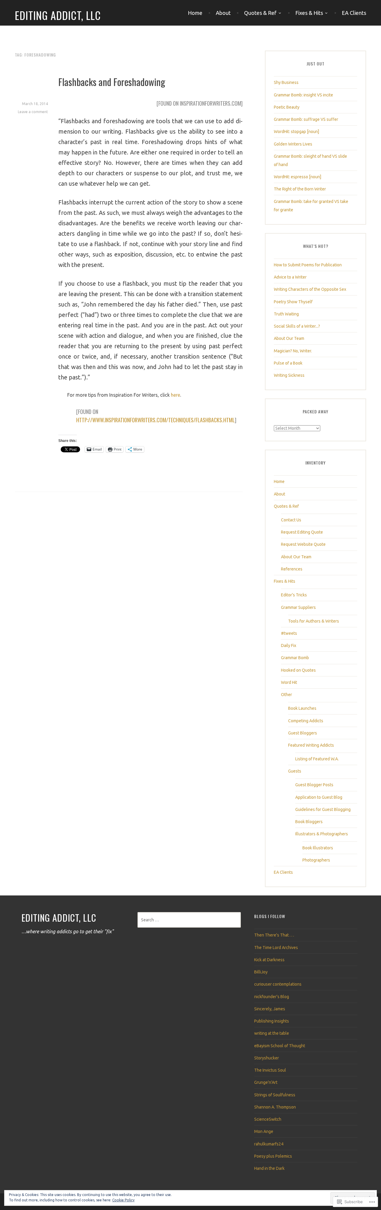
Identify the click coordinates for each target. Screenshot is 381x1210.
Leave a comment (33, 112)
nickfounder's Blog (271, 996)
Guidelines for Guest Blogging (323, 809)
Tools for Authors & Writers (313, 621)
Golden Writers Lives (293, 144)
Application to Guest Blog (318, 797)
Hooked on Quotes (298, 670)
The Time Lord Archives (276, 947)
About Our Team (289, 338)
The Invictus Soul (270, 1070)
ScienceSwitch (267, 1119)
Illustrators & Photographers (321, 833)
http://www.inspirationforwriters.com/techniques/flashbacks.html (155, 420)
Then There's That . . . (274, 935)
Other (286, 694)
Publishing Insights (271, 1021)
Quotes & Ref (260, 12)
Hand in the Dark (269, 1168)
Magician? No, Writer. (293, 350)
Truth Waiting (286, 314)
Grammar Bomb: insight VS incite (303, 95)
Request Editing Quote (302, 532)
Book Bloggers (309, 821)
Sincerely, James (269, 1008)
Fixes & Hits (309, 12)
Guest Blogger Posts (314, 784)
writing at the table (271, 1033)
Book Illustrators (317, 847)
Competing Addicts (305, 720)
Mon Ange (263, 1131)
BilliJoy (261, 972)
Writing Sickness (289, 375)
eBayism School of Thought (279, 1045)
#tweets (289, 633)
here (175, 395)
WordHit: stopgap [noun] (296, 131)
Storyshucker (266, 1058)
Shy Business (286, 82)
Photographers (316, 860)
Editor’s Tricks (294, 595)
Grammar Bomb (295, 657)
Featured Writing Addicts (311, 745)
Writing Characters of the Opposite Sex (310, 289)
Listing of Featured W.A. (317, 758)
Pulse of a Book (288, 363)
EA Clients (354, 12)
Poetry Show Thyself (293, 301)
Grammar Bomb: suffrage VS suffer (306, 119)
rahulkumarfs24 (268, 1144)
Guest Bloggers (302, 733)
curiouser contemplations (278, 984)
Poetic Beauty (286, 107)
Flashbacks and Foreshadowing (111, 82)
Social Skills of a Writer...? (297, 326)
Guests (294, 771)
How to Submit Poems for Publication (308, 264)
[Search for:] (189, 919)
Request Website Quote (303, 544)
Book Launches (302, 708)
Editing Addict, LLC (58, 15)
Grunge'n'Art (265, 1082)
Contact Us (291, 520)
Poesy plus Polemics (273, 1156)
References (291, 569)
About (223, 12)
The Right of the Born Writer (300, 189)
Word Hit (289, 682)
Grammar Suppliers (298, 607)
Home (195, 12)
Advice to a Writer (290, 277)
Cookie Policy (123, 1200)
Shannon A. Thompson (275, 1107)
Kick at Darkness (269, 959)
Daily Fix (288, 645)
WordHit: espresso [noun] (297, 176)
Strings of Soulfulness (274, 1094)
